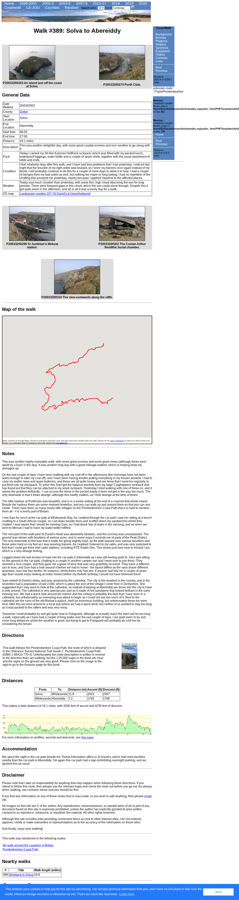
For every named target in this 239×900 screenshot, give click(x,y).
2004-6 (64, 3)
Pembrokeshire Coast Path (20, 849)
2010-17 (99, 3)
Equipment (162, 51)
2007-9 (81, 3)
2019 (129, 3)
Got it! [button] (218, 892)
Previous (161, 70)
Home (8, 3)
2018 (115, 3)
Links (159, 61)
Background (163, 34)
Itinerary (160, 37)
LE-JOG (33, 8)
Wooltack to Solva (21, 874)
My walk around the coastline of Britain (28, 845)
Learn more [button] (126, 894)
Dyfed (24, 111)
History (160, 54)
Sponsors (161, 47)
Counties (51, 8)
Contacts (161, 57)
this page (87, 737)
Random (71, 8)
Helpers (160, 44)
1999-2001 (27, 3)
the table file (61, 443)
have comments (117, 441)
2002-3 (47, 3)
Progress (161, 41)
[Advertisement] (164, 219)
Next (158, 67)
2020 (142, 3)
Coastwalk (12, 8)
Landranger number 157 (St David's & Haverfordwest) (55, 193)
